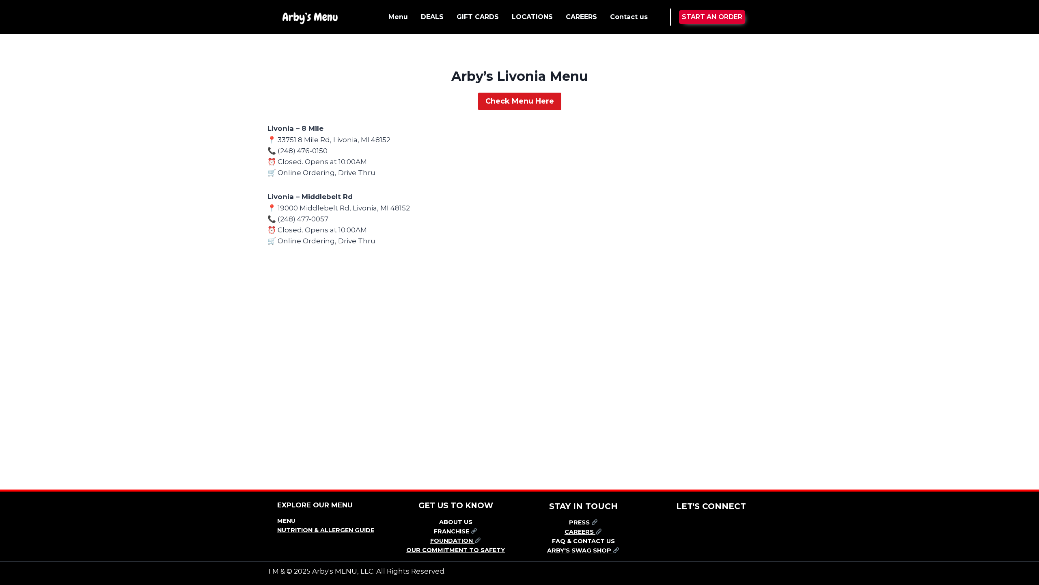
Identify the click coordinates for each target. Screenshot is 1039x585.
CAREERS (581, 17)
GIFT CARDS (478, 17)
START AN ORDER (712, 17)
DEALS (432, 17)
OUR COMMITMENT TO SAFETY (455, 550)
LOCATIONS (532, 17)
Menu (398, 17)
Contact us (629, 17)
